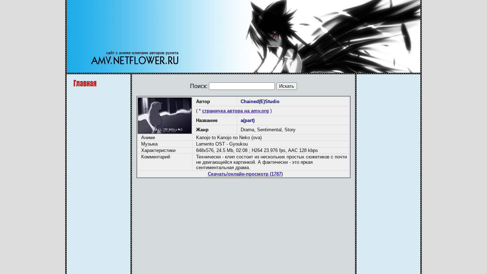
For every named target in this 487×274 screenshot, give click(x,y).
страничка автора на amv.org (235, 110)
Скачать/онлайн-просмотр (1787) (245, 174)
